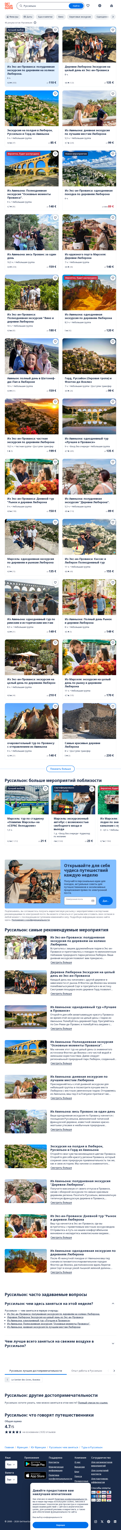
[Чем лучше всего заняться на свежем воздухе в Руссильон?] (113, 1343)
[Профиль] (111, 6)
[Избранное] (88, 6)
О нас (77, 1462)
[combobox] (43, 6)
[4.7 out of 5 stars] (13, 1432)
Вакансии (80, 1466)
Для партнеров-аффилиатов (99, 1480)
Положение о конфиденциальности (31, 920)
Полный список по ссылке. (93, 1402)
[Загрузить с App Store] (35, 1476)
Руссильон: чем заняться (63, 1447)
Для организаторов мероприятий (101, 1464)
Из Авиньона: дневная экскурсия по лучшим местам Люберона (43, 1327)
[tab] (36, 1371)
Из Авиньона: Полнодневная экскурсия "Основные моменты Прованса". (48, 1323)
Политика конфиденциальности (60, 1477)
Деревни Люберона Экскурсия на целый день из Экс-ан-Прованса (45, 1317)
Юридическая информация (56, 1468)
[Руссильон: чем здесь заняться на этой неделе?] (113, 1303)
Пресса (78, 1476)
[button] (32, 57)
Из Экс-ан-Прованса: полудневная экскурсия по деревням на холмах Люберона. (53, 1314)
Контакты (54, 1462)
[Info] (35, 22)
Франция (22, 1447)
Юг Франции (38, 1447)
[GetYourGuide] (9, 6)
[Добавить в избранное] (55, 30)
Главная (9, 1447)
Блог (77, 1471)
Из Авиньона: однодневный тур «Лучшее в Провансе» (38, 1320)
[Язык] (99, 5)
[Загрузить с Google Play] (35, 1464)
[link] (32, 57)
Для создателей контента (99, 1472)
